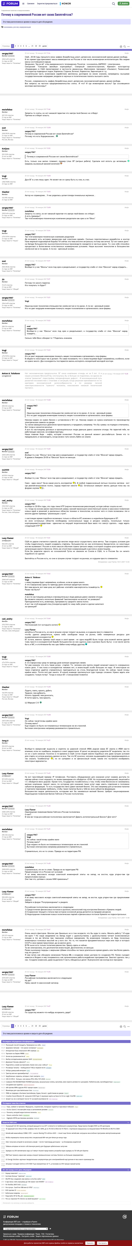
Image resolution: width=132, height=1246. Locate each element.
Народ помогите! (11, 1173)
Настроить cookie (28, 1236)
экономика (8, 27)
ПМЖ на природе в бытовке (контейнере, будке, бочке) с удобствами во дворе (35, 1093)
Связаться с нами (9, 1234)
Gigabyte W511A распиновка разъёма (20, 1118)
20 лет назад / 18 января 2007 (37, 53)
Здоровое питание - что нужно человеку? (21, 1048)
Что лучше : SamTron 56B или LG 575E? (19, 1187)
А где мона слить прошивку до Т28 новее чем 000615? (24, 1182)
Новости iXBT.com (10, 1122)
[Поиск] (113, 3)
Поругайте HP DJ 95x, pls (14, 1196)
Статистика (50, 1234)
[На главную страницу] (10, 3)
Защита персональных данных (47, 1236)
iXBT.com (7, 1240)
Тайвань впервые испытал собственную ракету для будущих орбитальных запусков (36, 1146)
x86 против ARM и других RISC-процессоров (22, 1087)
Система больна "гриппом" (15, 1176)
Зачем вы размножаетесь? (15, 1056)
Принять (90, 1243)
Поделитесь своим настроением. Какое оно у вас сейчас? (27, 1065)
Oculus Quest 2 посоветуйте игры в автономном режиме (27, 1110)
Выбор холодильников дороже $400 (19, 1059)
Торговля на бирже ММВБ (15, 1053)
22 (36, 46)
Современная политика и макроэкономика (15, 10)
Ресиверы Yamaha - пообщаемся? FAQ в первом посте (26, 1068)
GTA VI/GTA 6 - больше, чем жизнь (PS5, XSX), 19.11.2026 (25, 1079)
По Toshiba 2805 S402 (13, 1185)
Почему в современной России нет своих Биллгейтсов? (37, 14)
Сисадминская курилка (14, 1085)
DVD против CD (10, 1190)
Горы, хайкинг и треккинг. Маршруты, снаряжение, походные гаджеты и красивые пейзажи (40, 1107)
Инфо (127, 53)
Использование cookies (11, 1236)
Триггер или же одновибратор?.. (18, 1073)
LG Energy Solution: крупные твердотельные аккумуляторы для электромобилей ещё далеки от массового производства (50, 1159)
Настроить (102, 1243)
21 (32, 46)
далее (44, 46)
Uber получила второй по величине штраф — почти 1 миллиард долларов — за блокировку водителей (43, 1142)
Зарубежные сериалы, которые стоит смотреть (23, 1076)
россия (16, 27)
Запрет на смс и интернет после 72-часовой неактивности (27, 1099)
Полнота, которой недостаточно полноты (22, 1112)
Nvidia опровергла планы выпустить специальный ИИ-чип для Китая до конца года (36, 1138)
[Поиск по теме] (124, 46)
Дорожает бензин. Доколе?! (16, 1062)
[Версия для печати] (121, 46)
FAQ (42, 1234)
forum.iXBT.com (52, 1240)
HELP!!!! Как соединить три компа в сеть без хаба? (23, 1179)
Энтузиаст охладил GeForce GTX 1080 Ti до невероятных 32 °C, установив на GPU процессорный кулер (43, 1164)
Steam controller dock (14, 1115)
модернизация (25, 27)
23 (40, 46)
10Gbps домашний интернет (16, 1070)
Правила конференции (26, 1234)
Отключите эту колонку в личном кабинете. (18, 1203)
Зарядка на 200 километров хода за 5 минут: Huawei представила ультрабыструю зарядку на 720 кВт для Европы (47, 1151)
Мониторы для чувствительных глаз (19, 1090)
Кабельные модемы (12, 1193)
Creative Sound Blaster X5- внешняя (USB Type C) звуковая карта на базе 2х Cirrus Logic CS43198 (41, 1096)
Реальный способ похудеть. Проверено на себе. (23, 1045)
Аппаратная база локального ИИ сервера (21, 1051)
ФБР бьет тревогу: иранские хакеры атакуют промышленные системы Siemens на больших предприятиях (44, 1155)
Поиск (38, 1234)
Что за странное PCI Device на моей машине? (21, 1199)
